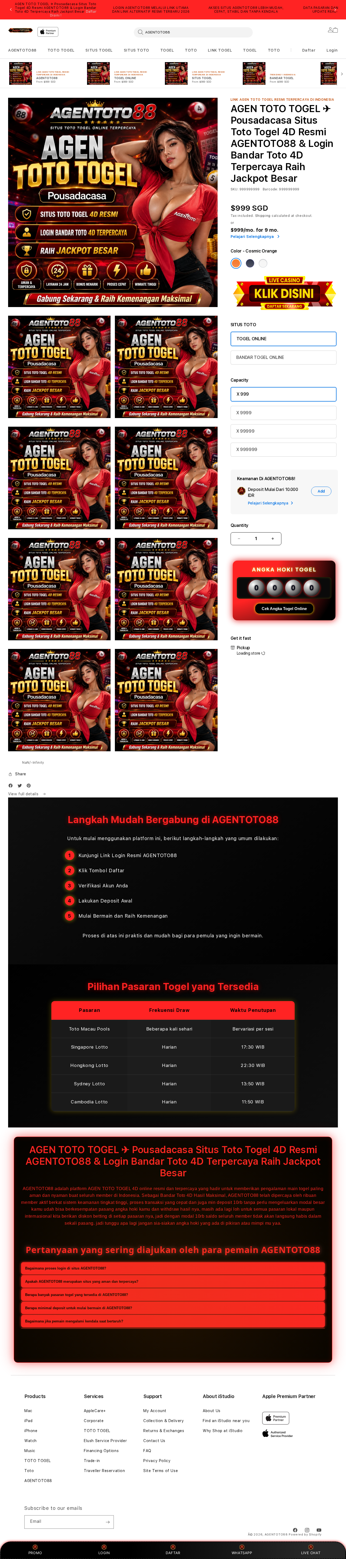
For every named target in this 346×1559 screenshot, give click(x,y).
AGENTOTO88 (22, 50)
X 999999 (246, 449)
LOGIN (104, 1553)
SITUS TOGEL (99, 50)
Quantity (239, 525)
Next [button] (335, 9)
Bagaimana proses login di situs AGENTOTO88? (65, 1268)
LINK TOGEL (220, 50)
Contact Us (154, 1441)
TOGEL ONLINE (252, 338)
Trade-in (92, 1461)
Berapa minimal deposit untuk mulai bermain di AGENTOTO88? (78, 1308)
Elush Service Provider (105, 1441)
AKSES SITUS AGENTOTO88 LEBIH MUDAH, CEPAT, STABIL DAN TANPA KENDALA (246, 10)
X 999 (243, 394)
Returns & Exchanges (163, 1431)
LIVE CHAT (310, 1553)
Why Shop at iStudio (222, 1431)
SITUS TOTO (136, 50)
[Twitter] (21, 787)
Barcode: (270, 189)
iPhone (31, 1431)
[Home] (20, 30)
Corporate (94, 1421)
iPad (28, 1421)
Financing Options (101, 1451)
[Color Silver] (263, 263)
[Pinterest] (30, 787)
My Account (155, 1411)
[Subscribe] (108, 1522)
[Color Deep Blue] (250, 263)
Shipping (263, 216)
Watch (30, 1441)
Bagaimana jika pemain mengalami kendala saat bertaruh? (74, 1321)
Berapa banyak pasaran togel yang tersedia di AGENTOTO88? (76, 1295)
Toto (29, 1471)
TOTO (191, 50)
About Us (212, 1411)
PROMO (35, 1553)
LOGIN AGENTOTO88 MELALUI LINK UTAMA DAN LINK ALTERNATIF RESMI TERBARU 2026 (151, 10)
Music (29, 1451)
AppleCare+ (95, 1411)
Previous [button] (11, 9)
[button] (22, 50)
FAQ (147, 1451)
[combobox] (193, 32)
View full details (24, 794)
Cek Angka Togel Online (284, 608)
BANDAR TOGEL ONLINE (260, 357)
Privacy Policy (157, 1461)
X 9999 (244, 412)
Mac (28, 1411)
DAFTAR (173, 1553)
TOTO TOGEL (61, 50)
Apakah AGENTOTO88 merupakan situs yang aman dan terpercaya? (81, 1281)
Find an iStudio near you (226, 1421)
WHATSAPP (242, 1553)
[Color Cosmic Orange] (236, 263)
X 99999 (245, 431)
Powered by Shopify (305, 1534)
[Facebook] (12, 787)
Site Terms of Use (160, 1471)
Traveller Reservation (104, 1471)
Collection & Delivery (163, 1421)
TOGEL (167, 50)
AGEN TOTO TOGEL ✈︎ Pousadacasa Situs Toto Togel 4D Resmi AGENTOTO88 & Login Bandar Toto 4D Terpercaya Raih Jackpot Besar (56, 9)
